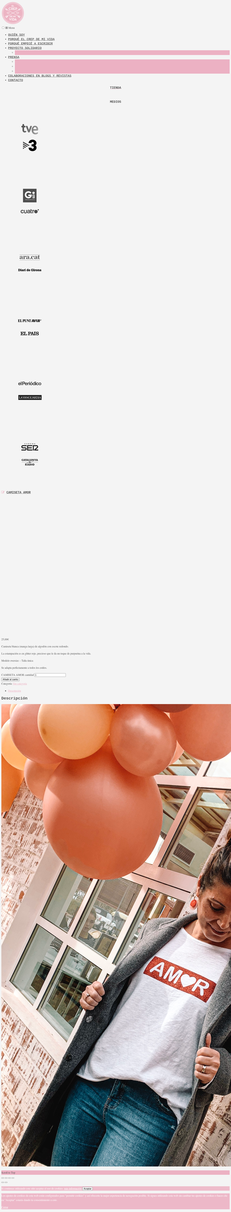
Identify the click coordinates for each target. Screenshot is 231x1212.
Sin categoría (20, 683)
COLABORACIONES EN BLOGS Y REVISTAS (39, 76)
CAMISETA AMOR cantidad (17, 674)
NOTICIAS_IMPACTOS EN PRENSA (33, 71)
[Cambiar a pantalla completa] (6, 1177)
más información (73, 1188)
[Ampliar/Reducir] (2, 1177)
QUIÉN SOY (16, 35)
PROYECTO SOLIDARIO (25, 48)
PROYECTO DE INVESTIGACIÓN (32, 52)
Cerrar (4, 1207)
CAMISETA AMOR (18, 492)
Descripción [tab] (14, 690)
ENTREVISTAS (22, 62)
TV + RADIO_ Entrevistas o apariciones (40, 66)
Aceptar (87, 1188)
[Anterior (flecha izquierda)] (2, 1182)
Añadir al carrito (10, 679)
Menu (11, 27)
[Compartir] (9, 1177)
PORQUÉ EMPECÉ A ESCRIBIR (30, 43)
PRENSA (13, 57)
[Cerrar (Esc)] (12, 1177)
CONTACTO (15, 80)
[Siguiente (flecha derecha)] (6, 1182)
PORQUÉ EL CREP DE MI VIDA (31, 39)
